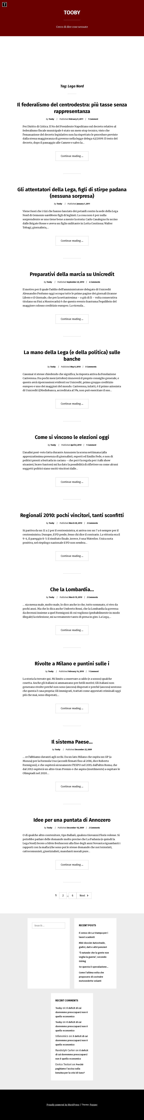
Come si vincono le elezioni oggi (72, 437)
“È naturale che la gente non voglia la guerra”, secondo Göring (94, 957)
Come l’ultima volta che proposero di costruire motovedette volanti (91, 976)
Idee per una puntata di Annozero (72, 820)
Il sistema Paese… (72, 742)
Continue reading (74, 157)
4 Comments (94, 282)
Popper (93, 1104)
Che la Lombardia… (72, 589)
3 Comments (92, 523)
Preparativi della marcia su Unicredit (72, 274)
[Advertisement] (72, 57)
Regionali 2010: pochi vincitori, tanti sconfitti (72, 515)
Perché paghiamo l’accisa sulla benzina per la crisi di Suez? (70, 1068)
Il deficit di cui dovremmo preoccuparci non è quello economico (71, 1012)
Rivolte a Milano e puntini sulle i (72, 664)
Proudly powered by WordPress (63, 1104)
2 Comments (92, 597)
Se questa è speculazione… (93, 966)
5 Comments (90, 367)
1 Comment (93, 119)
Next (82, 895)
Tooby (72, 12)
